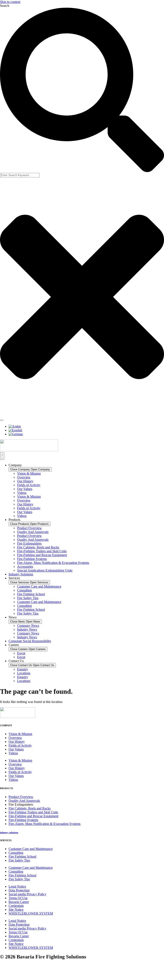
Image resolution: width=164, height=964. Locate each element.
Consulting (24, 590)
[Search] (1, 420)
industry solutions (9, 832)
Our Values (24, 489)
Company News (28, 625)
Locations (23, 673)
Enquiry (22, 669)
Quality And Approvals (32, 532)
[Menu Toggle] (2, 456)
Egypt (21, 653)
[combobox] (20, 175)
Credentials (16, 906)
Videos (21, 493)
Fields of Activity (28, 485)
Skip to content (10, 2)
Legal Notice (17, 886)
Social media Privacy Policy (27, 894)
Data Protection (19, 890)
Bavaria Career (19, 902)
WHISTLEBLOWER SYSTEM (31, 913)
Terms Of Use (18, 898)
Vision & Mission (29, 473)
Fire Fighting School (31, 594)
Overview (24, 477)
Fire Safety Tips (27, 598)
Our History (25, 481)
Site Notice (16, 909)
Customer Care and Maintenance (39, 586)
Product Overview (29, 528)
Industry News (27, 629)
